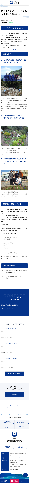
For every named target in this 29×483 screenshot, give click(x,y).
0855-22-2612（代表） (15, 458)
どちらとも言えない (8, 334)
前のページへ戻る (14, 405)
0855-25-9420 (10, 308)
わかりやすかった (7, 346)
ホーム (3, 414)
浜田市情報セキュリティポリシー (7, 427)
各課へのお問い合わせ (21, 447)
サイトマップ (21, 426)
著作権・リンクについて (21, 422)
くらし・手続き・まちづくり (15, 414)
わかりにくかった (7, 352)
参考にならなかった (8, 367)
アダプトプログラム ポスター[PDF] (11, 49)
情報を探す (14, 394)
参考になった (6, 361)
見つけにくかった (7, 337)
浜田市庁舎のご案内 (8, 447)
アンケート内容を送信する (14, 373)
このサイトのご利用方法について (7, 422)
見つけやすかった (7, 331)
